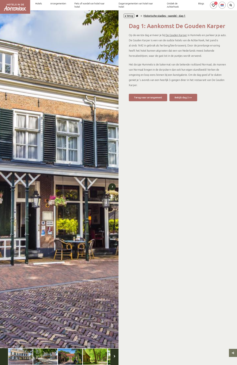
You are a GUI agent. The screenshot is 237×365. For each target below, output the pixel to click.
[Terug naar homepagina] (137, 15)
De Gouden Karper (176, 35)
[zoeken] (230, 5)
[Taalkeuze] (222, 5)
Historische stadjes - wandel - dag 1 (164, 15)
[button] (213, 5)
